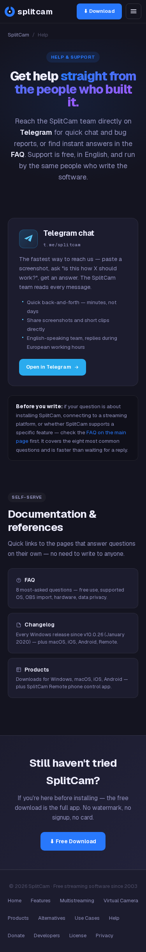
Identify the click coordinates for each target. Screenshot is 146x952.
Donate (16, 935)
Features (41, 900)
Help (114, 918)
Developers (47, 935)
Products (18, 918)
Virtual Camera (121, 900)
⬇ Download (99, 11)
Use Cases (87, 918)
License (77, 935)
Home (14, 900)
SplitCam (18, 34)
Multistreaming (77, 900)
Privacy (104, 935)
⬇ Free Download (73, 841)
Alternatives (51, 918)
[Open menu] (133, 11)
